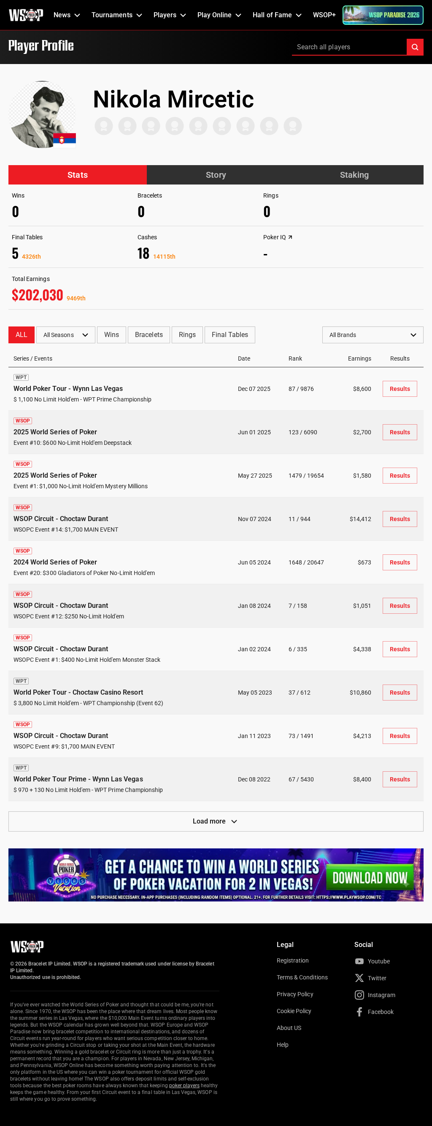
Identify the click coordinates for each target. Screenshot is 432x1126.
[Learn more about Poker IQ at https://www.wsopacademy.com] (290, 237)
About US (289, 1027)
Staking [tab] (354, 175)
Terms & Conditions (302, 977)
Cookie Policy (294, 1011)
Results (400, 388)
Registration (293, 960)
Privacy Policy (295, 994)
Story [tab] (216, 175)
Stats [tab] (77, 175)
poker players (184, 1086)
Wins (111, 335)
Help (283, 1044)
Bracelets (148, 335)
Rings (187, 335)
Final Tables (230, 335)
